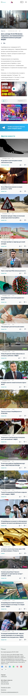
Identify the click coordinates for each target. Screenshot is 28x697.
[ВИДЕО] (14, 341)
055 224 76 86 (5, 683)
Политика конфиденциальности (9, 692)
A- (1, 43)
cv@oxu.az (4, 676)
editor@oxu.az (4, 681)
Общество (3, 191)
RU (21, 2)
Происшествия (5, 165)
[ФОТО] (14, 175)
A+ (4, 43)
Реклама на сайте (6, 687)
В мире (3, 553)
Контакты (3, 690)
